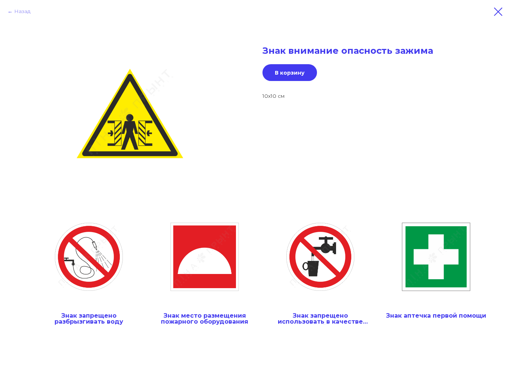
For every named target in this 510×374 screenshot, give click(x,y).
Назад (22, 11)
